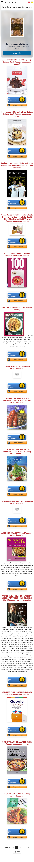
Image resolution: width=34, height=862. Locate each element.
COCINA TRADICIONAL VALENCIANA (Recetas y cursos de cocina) (17, 743)
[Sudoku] (12, 2)
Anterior (7, 847)
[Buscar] (9, 2)
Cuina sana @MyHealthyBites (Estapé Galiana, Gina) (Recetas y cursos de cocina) (17, 62)
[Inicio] (5, 2)
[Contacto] (16, 2)
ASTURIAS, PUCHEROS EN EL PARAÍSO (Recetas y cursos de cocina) (17, 693)
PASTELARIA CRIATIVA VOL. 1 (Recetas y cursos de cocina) (17, 502)
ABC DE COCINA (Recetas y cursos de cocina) (17, 309)
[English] (29, 2)
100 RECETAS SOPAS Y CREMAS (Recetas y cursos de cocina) (17, 254)
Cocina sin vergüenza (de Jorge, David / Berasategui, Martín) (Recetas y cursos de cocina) (17, 165)
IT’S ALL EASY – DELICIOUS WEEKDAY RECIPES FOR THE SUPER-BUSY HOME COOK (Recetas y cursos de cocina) (17, 598)
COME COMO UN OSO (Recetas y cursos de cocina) (17, 367)
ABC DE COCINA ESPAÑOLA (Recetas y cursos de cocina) (17, 534)
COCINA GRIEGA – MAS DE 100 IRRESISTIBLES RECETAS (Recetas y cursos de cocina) (17, 452)
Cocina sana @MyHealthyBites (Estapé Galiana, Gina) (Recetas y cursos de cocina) (17, 114)
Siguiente (17, 852)
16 (28, 847)
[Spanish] (32, 2)
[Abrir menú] (2, 2)
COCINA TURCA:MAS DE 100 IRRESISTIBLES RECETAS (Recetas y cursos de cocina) (17, 400)
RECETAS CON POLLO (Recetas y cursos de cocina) (17, 795)
